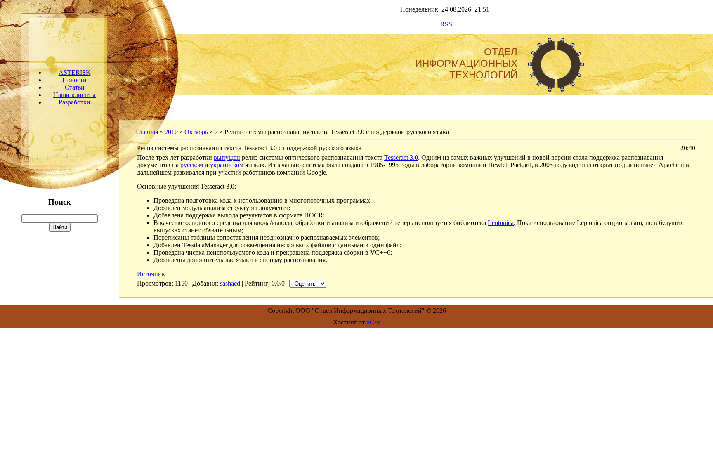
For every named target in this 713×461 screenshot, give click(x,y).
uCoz (373, 322)
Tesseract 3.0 (401, 157)
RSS (446, 24)
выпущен (227, 157)
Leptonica (501, 222)
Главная (147, 131)
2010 (171, 131)
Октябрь (196, 131)
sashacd (230, 283)
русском (191, 164)
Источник (151, 273)
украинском (226, 164)
